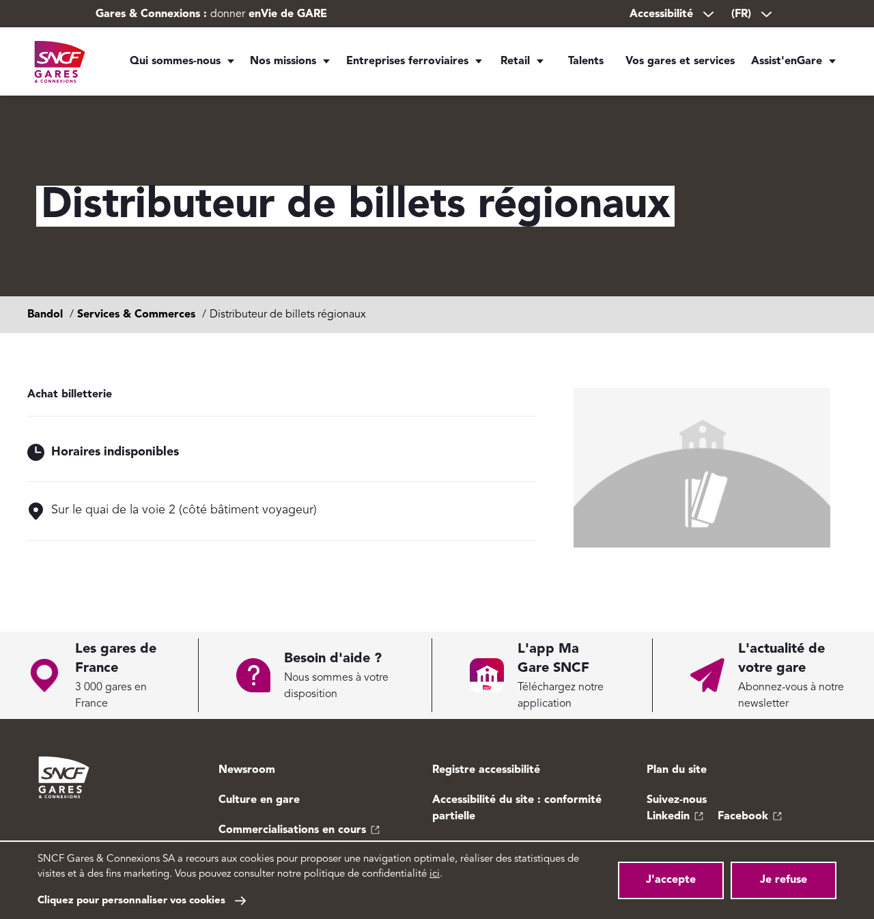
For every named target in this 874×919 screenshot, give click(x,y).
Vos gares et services (680, 61)
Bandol (45, 314)
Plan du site (677, 770)
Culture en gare (259, 800)
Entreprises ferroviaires (407, 61)
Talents (586, 61)
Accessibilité (661, 14)
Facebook (743, 816)
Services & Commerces (136, 314)
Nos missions (283, 61)
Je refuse (783, 880)
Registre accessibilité (486, 770)
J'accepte (671, 880)
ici (434, 874)
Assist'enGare (786, 61)
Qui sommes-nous (175, 61)
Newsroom (246, 770)
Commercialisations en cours (292, 830)
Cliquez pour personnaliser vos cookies (131, 901)
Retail (515, 61)
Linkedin (668, 816)
